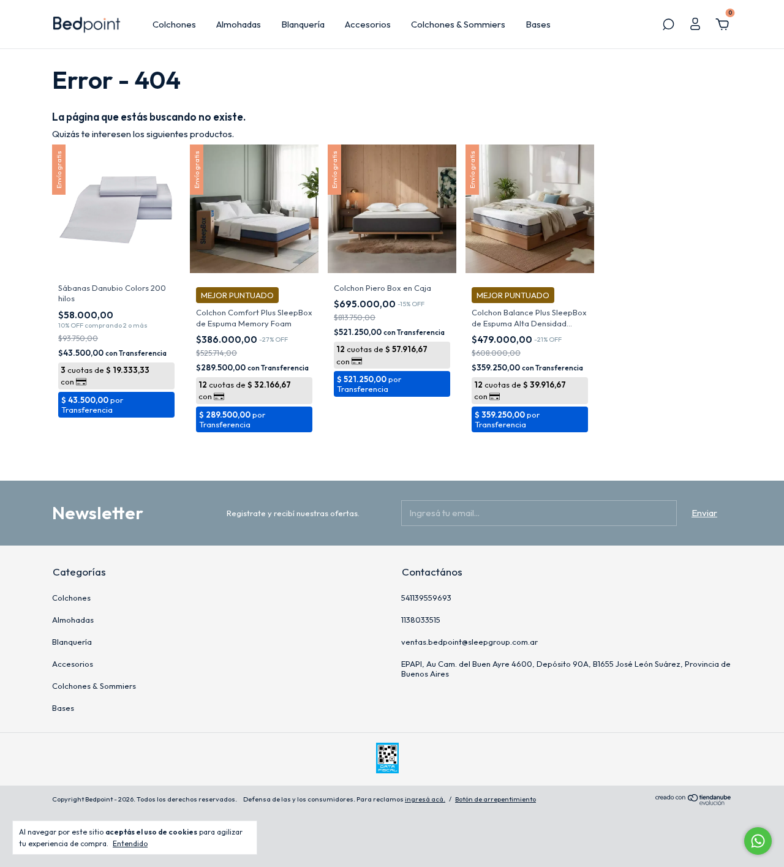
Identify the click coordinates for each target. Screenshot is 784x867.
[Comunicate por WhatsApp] (758, 841)
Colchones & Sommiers (458, 24)
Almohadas (238, 24)
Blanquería (303, 24)
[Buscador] (668, 25)
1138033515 (420, 620)
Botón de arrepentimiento (495, 799)
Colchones (174, 24)
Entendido (130, 843)
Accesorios (368, 24)
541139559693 (426, 597)
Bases (538, 24)
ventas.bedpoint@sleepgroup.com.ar (469, 642)
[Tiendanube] (693, 802)
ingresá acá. (425, 799)
